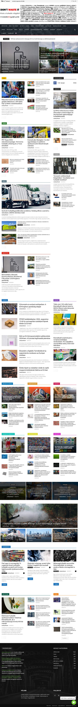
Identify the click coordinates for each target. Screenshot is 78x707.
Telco (3, 665)
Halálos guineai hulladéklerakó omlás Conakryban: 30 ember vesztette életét (12, 397)
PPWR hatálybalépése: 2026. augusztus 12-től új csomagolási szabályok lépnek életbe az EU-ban (33, 321)
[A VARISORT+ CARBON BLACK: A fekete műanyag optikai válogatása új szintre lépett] (56, 465)
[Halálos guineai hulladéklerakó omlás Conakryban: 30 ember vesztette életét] (13, 394)
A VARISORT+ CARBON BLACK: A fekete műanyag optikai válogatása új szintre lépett (67, 465)
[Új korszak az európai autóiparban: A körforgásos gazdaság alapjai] (9, 308)
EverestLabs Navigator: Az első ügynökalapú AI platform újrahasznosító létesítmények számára (38, 143)
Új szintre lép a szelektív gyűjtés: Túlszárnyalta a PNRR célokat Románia (64, 448)
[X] (76, 1)
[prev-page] (3, 118)
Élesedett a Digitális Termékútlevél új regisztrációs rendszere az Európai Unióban (32, 353)
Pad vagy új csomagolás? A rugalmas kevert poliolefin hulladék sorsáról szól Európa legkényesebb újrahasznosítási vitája (13, 567)
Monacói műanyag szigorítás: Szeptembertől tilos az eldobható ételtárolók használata (16, 473)
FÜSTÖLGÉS (13, 484)
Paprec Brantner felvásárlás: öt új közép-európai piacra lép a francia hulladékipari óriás (43, 170)
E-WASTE (55, 173)
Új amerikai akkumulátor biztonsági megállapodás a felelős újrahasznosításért (17, 170)
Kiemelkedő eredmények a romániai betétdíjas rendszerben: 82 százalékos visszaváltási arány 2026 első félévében (63, 341)
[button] (75, 29)
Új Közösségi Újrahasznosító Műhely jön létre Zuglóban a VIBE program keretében (68, 612)
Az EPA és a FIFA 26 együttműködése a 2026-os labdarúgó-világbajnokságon (37, 397)
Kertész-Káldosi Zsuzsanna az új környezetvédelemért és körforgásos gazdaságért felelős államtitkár (43, 282)
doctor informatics (6, 652)
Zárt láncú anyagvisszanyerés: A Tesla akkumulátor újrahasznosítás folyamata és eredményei (43, 607)
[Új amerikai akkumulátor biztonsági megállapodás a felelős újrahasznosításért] (5, 170)
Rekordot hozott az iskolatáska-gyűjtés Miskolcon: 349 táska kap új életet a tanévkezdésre (13, 101)
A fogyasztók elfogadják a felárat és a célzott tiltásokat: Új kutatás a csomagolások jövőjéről (16, 466)
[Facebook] (72, 1)
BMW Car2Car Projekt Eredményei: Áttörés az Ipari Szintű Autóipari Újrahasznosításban (43, 599)
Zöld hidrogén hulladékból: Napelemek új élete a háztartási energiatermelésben (41, 426)
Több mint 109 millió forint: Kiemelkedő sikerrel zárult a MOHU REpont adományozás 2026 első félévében (63, 307)
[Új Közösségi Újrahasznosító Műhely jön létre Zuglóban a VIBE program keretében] (56, 612)
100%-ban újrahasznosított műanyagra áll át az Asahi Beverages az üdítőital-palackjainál (11, 447)
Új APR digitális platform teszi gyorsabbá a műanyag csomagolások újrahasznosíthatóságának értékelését (15, 457)
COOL (61, 66)
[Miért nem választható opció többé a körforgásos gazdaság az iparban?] (5, 161)
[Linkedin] (74, 1)
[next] (74, 39)
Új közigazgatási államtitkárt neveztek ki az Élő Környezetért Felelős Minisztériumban (42, 274)
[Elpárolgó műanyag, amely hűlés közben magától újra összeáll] (39, 555)
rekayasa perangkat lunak (8, 670)
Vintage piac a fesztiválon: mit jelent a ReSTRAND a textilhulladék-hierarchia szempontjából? (43, 99)
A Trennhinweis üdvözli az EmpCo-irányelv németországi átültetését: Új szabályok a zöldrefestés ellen (42, 456)
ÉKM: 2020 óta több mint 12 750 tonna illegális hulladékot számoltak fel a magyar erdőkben (42, 258)
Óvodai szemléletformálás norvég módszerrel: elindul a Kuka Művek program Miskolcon (42, 83)
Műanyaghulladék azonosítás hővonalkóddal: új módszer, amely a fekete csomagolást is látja (64, 566)
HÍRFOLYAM (4, 62)
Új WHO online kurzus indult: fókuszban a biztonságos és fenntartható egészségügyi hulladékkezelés (36, 39)
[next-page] (5, 118)
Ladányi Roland (5, 105)
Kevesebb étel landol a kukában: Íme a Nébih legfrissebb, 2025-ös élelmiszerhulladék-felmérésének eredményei (65, 397)
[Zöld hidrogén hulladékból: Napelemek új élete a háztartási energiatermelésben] (30, 426)
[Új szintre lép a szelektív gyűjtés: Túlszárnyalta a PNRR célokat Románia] (64, 445)
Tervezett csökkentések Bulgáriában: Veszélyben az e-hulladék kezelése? (63, 178)
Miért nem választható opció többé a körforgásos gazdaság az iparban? (17, 161)
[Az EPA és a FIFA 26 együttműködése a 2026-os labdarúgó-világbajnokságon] (39, 394)
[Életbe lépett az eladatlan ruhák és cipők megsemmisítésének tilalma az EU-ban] (9, 372)
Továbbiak (64, 638)
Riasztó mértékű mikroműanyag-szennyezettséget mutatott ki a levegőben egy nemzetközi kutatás (13, 671)
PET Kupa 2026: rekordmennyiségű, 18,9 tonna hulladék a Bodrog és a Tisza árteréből (12, 143)
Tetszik (74, 82)
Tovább (4, 584)
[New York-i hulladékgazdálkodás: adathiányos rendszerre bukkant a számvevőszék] (38, 535)
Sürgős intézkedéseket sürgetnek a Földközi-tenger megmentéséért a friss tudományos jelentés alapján (16, 415)
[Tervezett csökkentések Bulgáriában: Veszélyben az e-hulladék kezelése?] (64, 166)
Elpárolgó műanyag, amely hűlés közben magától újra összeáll (39, 564)
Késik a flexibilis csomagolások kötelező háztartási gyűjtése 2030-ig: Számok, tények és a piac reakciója (68, 472)
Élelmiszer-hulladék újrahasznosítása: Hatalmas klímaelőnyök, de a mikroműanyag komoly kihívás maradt (12, 619)
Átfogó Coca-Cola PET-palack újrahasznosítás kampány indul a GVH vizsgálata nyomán (38, 448)
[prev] (72, 39)
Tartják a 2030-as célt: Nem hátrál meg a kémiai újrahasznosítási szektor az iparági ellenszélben (13, 654)
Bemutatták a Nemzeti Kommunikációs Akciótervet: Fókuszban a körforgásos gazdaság (12, 277)
